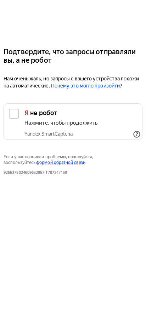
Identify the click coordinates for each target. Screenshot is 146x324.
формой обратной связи (60, 162)
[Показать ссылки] (136, 134)
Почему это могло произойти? (86, 86)
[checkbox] (73, 121)
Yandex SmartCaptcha (48, 134)
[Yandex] (73, 20)
